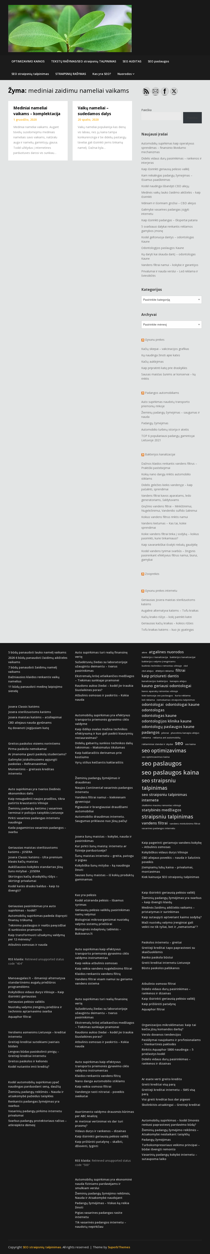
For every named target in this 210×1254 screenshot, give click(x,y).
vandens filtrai (155, 823)
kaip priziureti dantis (160, 675)
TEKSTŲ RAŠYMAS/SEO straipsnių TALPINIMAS (83, 61)
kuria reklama (183, 695)
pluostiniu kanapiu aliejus (185, 732)
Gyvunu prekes (154, 340)
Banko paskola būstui (157, 957)
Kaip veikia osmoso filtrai (93, 1086)
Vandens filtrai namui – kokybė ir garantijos (169, 265)
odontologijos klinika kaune (167, 721)
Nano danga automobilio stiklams (100, 1081)
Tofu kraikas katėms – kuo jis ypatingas (167, 630)
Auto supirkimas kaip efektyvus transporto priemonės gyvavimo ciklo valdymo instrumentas (102, 953)
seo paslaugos (162, 763)
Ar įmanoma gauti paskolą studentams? (37, 754)
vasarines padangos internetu (158, 828)
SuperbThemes (119, 1247)
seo (179, 743)
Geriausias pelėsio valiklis (26, 1002)
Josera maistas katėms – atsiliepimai (35, 717)
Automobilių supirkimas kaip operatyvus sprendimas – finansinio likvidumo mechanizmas (167, 147)
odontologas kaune (159, 715)
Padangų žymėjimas (154, 423)
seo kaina (190, 744)
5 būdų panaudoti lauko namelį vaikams (37, 652)
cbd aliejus (148, 670)
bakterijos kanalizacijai (182, 657)
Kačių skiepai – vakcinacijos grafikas (165, 349)
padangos (151, 732)
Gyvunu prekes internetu (161, 591)
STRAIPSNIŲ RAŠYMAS (70, 74)
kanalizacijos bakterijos (155, 681)
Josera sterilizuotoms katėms (29, 712)
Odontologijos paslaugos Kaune (162, 248)
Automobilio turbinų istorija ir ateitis (165, 429)
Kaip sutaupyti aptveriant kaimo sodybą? (172, 917)
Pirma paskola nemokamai (27, 749)
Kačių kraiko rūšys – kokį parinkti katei (166, 617)
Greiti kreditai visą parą (158, 1084)
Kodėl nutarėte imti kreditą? (28, 1066)
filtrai (180, 670)
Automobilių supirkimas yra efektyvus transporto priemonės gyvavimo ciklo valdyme (102, 719)
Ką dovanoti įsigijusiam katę (28, 728)
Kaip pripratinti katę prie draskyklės (164, 368)
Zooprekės (152, 574)
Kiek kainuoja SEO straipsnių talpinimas (170, 877)
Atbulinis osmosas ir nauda (27, 945)
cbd (186, 665)
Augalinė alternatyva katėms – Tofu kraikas (170, 610)
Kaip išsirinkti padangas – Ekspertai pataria (169, 220)
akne (144, 652)
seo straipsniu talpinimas (159, 784)
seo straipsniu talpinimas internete (164, 797)
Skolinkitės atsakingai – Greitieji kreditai (171, 1105)
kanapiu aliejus (178, 681)
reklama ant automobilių (166, 737)
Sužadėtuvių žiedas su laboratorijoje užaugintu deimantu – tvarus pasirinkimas (101, 666)
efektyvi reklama (164, 670)
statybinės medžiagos (161, 809)
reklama (146, 737)
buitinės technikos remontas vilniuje (162, 665)
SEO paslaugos (158, 61)
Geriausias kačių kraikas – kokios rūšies (167, 623)
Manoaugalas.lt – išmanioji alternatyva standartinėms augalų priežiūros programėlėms (36, 982)
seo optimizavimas (164, 750)
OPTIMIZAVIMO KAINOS (28, 61)
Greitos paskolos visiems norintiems (34, 743)
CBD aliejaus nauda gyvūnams (29, 722)
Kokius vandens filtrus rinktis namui (164, 517)
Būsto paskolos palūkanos (160, 968)
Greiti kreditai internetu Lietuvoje (166, 963)
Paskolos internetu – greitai (162, 942)
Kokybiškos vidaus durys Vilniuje (165, 852)
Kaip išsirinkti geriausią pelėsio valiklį (165, 169)
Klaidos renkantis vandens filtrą (98, 974)
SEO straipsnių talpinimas (30, 74)
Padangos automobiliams (162, 393)
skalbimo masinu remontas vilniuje (161, 805)
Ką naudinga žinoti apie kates (160, 355)
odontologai (153, 704)
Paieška (146, 110)
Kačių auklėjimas (152, 361)
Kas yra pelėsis (85, 895)
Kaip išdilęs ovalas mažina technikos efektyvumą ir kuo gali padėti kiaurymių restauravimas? (104, 733)
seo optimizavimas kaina (156, 756)
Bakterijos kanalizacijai (160, 454)
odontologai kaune (182, 704)
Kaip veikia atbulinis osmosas (96, 963)
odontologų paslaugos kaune (168, 726)
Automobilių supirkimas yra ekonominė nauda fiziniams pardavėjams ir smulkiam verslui (103, 1183)
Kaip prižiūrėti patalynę (159, 1004)
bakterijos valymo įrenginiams (159, 661)
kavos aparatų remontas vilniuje (160, 691)
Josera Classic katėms (23, 706)
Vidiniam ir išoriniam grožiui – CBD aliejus (168, 203)
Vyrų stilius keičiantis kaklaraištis (99, 762)
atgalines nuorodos (166, 651)
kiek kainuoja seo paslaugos (157, 695)
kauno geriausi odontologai (166, 685)
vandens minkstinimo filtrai (185, 823)
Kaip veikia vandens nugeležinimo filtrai (103, 968)
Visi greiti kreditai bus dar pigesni (166, 1099)
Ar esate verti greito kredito (162, 1079)
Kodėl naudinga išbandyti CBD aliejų (165, 186)
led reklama (148, 699)
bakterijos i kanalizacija (155, 657)
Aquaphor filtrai (19, 1017)
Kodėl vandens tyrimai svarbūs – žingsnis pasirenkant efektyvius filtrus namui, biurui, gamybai (169, 555)
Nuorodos (125, 74)
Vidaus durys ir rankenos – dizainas (100, 1131)
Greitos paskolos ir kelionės (28, 1061)
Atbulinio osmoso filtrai (159, 984)
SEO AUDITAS (132, 61)
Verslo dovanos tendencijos (161, 1034)
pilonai (165, 732)
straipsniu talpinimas (167, 816)
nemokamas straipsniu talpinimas (176, 699)
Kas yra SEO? (101, 74)
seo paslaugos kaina (170, 772)
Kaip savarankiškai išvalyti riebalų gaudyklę (169, 545)
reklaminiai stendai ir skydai (157, 744)
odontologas (153, 709)
